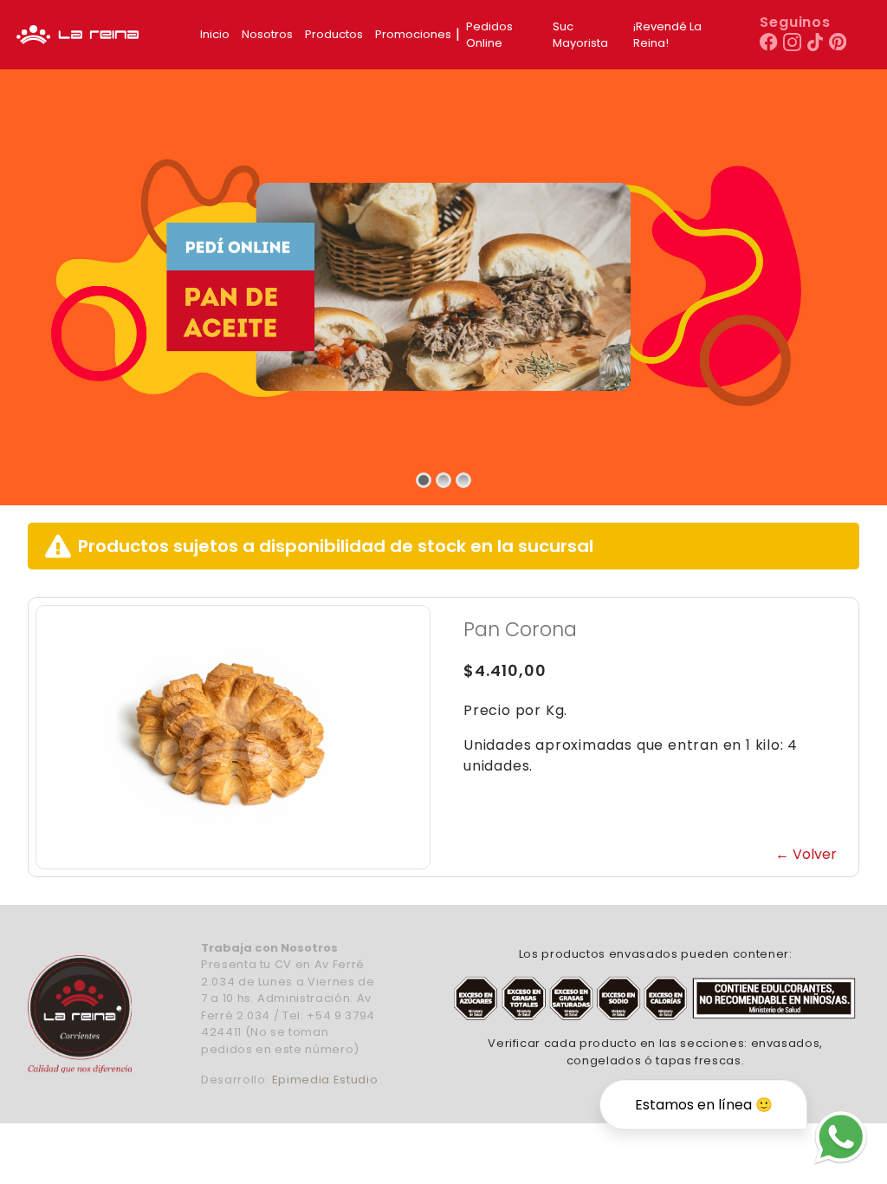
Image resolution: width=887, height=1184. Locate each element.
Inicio (215, 34)
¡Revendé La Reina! (667, 35)
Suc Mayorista (580, 35)
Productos (334, 34)
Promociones (413, 34)
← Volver (806, 854)
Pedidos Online (489, 35)
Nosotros (267, 34)
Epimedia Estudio (325, 1079)
